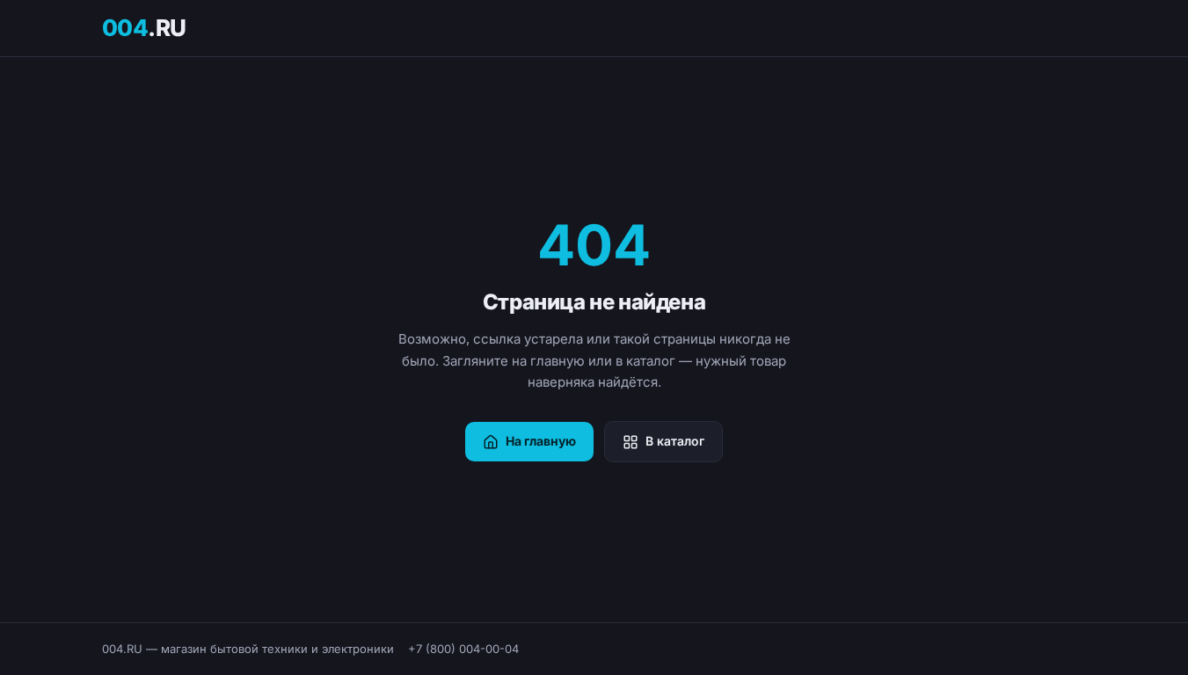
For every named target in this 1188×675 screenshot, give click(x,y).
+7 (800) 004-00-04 (463, 649)
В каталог (674, 440)
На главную (541, 440)
